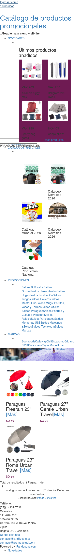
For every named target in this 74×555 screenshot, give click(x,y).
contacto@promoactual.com (17, 542)
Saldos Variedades (42, 319)
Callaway (40, 341)
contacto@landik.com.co (15, 539)
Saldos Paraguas (32, 311)
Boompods (28, 341)
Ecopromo (58, 341)
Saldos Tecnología (43, 326)
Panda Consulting (46, 497)
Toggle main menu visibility (21, 33)
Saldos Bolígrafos (33, 287)
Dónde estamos (10, 535)
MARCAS (14, 334)
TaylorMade (49, 345)
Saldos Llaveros (41, 299)
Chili (49, 341)
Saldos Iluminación (41, 295)
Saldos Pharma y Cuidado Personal (43, 313)
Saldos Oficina (51, 307)
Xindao (60, 349)
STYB (25, 345)
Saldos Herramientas (43, 291)
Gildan (69, 341)
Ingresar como (9, 4)
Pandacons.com (26, 546)
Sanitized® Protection (42, 349)
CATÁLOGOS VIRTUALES (24, 147)
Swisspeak (35, 345)
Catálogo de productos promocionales (35, 21)
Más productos (54, 140)
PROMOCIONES (18, 280)
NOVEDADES (16, 38)
